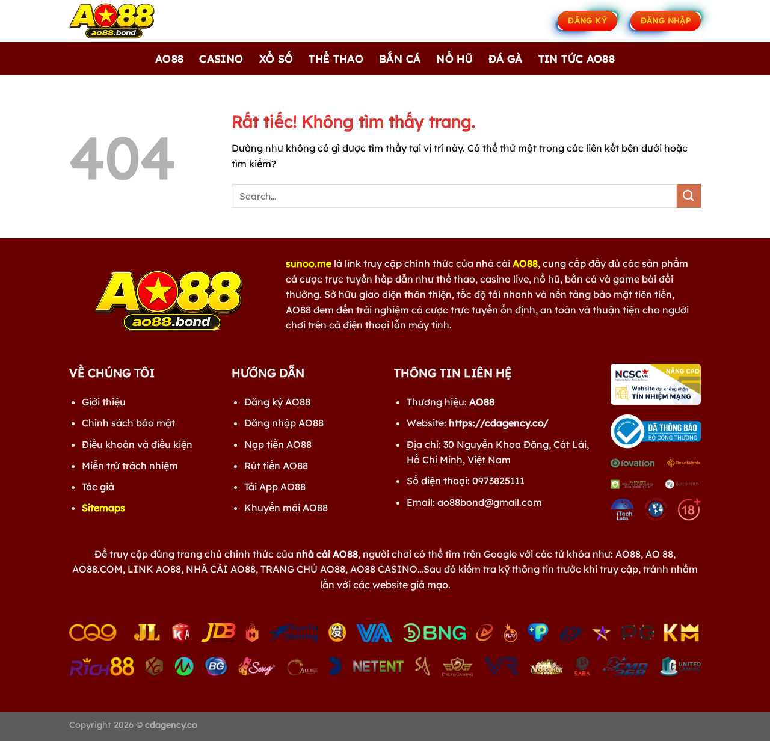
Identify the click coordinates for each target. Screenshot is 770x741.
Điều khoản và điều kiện (137, 444)
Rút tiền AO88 (276, 466)
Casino (221, 58)
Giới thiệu (104, 402)
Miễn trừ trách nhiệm (130, 466)
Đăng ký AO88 (277, 402)
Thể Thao (336, 58)
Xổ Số (276, 58)
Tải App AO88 (275, 487)
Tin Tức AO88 (576, 58)
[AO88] (129, 21)
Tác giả (98, 487)
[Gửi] (689, 196)
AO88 (169, 58)
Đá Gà (505, 58)
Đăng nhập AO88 (284, 423)
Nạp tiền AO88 (278, 444)
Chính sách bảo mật (128, 423)
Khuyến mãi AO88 (286, 508)
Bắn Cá (399, 58)
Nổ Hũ (454, 58)
